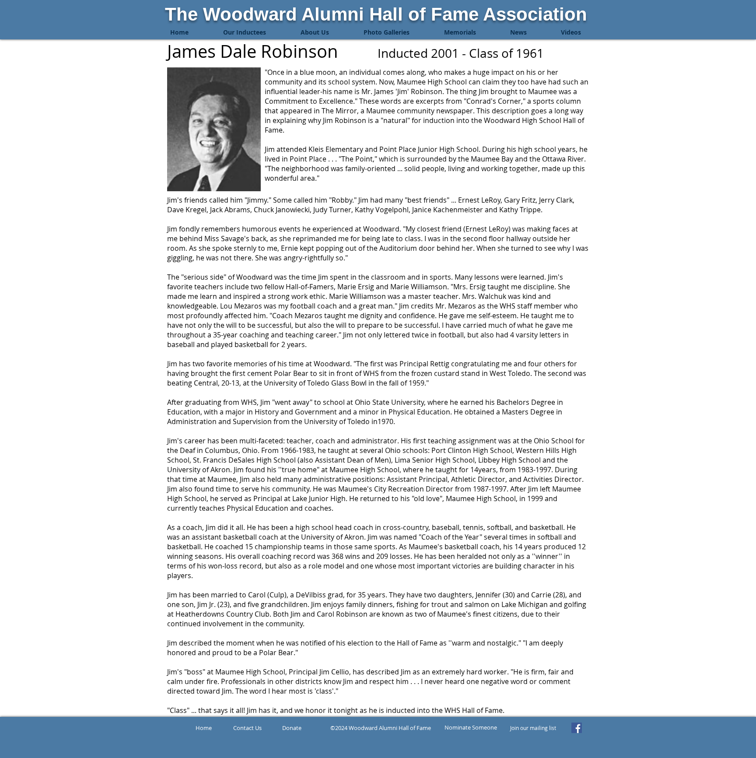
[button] (244, 32)
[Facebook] (576, 728)
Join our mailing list (533, 727)
